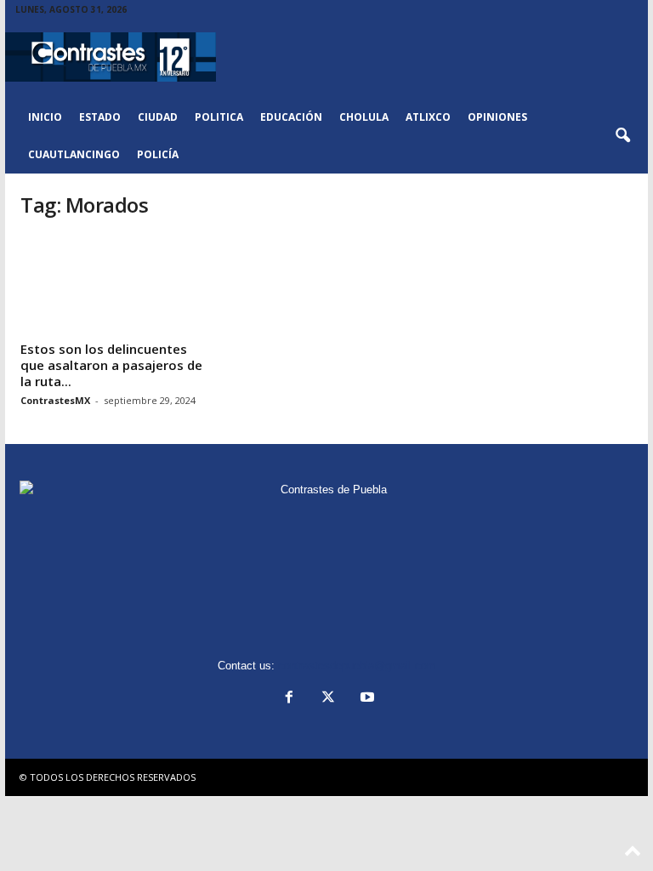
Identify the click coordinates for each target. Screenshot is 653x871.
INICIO (45, 117)
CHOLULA (364, 117)
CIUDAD (158, 117)
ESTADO (100, 117)
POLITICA (219, 117)
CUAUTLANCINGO (74, 154)
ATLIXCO (428, 117)
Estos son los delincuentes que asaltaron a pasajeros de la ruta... (111, 365)
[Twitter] (328, 698)
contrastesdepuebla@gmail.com (357, 665)
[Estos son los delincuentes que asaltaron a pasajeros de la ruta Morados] (113, 285)
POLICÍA (158, 154)
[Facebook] (289, 698)
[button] (622, 136)
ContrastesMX (55, 400)
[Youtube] (365, 698)
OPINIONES (497, 117)
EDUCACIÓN (291, 117)
